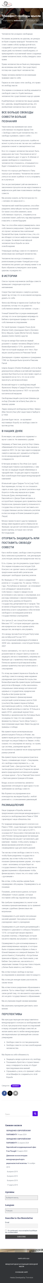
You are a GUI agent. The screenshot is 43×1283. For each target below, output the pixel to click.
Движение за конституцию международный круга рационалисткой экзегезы (16, 1159)
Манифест (15, 1085)
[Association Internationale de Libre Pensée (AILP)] (8, 4)
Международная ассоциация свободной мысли (21, 1265)
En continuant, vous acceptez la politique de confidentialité (21, 1231)
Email (7, 1222)
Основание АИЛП (21, 1272)
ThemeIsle (29, 1278)
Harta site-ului (23, 1258)
